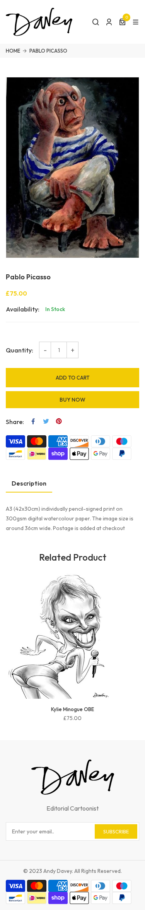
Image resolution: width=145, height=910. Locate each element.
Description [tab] (29, 483)
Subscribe (116, 831)
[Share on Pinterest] (58, 421)
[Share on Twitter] (46, 421)
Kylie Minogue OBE (72, 709)
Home (13, 51)
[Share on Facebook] (33, 421)
